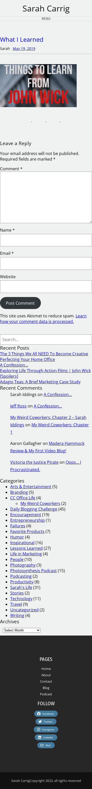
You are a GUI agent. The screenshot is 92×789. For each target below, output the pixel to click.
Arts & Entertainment (30, 486)
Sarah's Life (21, 587)
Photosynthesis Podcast (33, 570)
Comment (11, 169)
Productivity (21, 582)
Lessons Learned (26, 548)
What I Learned (21, 39)
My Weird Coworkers (40, 503)
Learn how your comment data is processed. (43, 318)
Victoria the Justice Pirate (34, 462)
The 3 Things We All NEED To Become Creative (44, 354)
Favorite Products (27, 531)
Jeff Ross (18, 406)
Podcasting (21, 576)
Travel (16, 604)
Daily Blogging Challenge (33, 509)
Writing (17, 615)
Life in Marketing (26, 554)
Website (8, 276)
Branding (19, 492)
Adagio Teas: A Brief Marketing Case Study (40, 382)
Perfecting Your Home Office (27, 359)
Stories (17, 593)
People (17, 559)
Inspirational (22, 542)
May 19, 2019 (24, 48)
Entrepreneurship (27, 520)
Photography (23, 565)
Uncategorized (24, 610)
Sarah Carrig (46, 8)
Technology (21, 598)
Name (7, 230)
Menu (46, 19)
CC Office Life (22, 498)
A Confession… (14, 365)
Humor (17, 537)
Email (7, 253)
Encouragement (25, 514)
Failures (17, 526)
